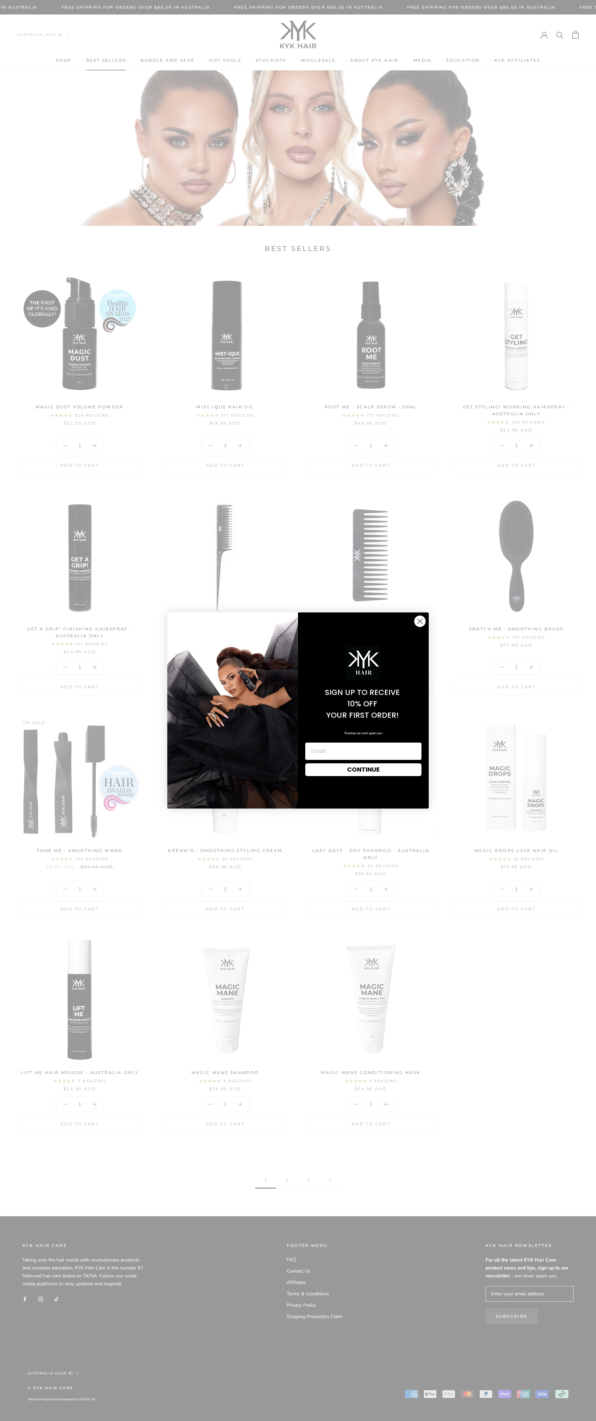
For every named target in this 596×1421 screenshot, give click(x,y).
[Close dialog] (420, 621)
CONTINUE (363, 769)
